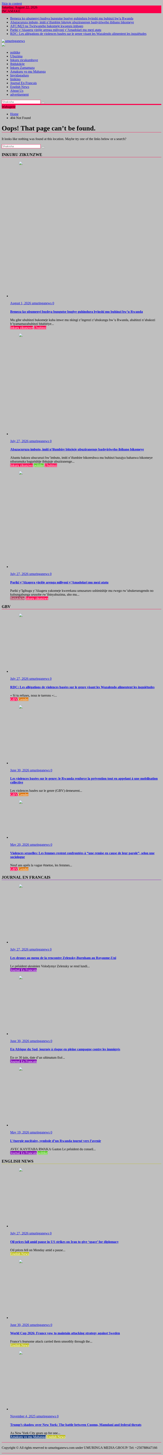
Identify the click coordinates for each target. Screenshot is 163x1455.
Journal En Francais (23, 83)
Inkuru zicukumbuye (24, 60)
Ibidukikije (17, 64)
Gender (23, 699)
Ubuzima (16, 56)
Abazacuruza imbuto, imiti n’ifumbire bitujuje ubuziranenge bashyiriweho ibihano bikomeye (72, 22)
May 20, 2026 (20, 844)
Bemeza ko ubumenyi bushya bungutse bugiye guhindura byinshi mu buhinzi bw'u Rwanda (71, 18)
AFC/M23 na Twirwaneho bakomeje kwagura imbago (46, 26)
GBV (14, 699)
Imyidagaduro (19, 75)
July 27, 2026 (19, 441)
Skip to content (12, 3)
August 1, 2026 (21, 303)
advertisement (19, 94)
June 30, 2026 (20, 770)
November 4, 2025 (23, 1416)
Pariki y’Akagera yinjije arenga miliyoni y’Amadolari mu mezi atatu (55, 30)
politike (15, 52)
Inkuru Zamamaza (22, 67)
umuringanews (42, 303)
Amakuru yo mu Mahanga (28, 71)
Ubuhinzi (40, 327)
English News (19, 87)
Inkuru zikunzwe (21, 327)
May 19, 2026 (20, 1132)
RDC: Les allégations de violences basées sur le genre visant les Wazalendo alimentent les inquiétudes (78, 33)
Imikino (15, 79)
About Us (16, 90)
